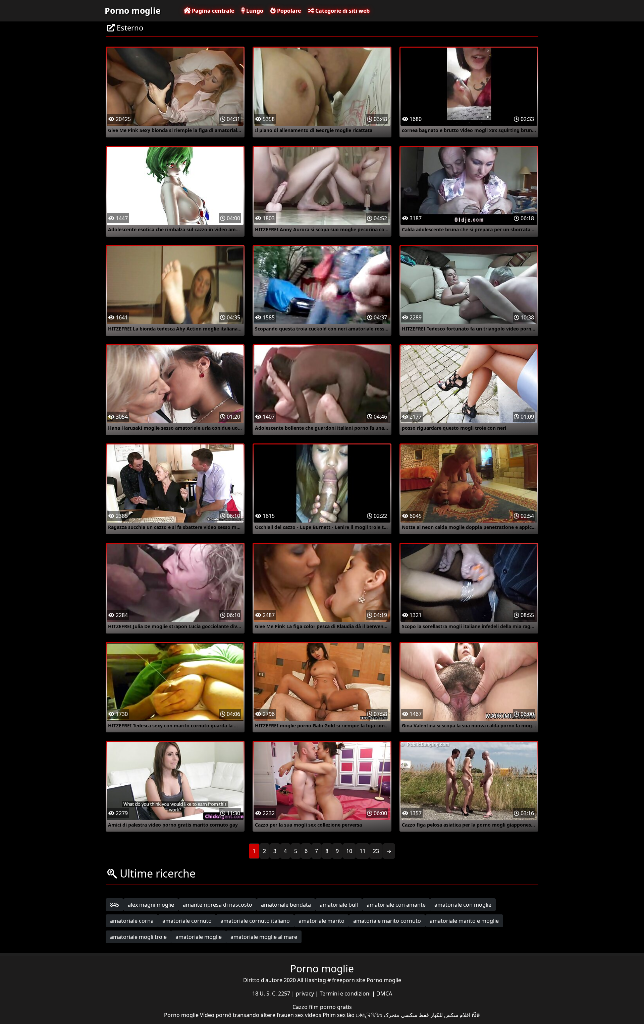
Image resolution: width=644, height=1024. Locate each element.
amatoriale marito (321, 920)
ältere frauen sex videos (291, 1015)
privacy (305, 993)
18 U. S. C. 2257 (271, 993)
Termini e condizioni (346, 993)
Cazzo (300, 1007)
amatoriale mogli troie (138, 937)
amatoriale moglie (198, 937)
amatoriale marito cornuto (387, 920)
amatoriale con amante (396, 904)
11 (363, 851)
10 (349, 851)
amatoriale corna (132, 920)
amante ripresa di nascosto (217, 904)
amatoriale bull (339, 904)
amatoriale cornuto (187, 920)
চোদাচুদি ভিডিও (369, 1015)
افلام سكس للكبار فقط (444, 1015)
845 (114, 904)
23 (376, 851)
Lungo (254, 10)
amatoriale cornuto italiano (255, 920)
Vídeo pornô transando (229, 1015)
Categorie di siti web (342, 10)
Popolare (288, 10)
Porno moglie (133, 10)
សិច (476, 1015)
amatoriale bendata (286, 904)
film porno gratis (330, 1007)
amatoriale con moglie (462, 904)
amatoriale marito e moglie (464, 920)
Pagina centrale (212, 10)
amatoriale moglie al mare (263, 937)
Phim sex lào (339, 1015)
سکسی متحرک (400, 1015)
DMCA (384, 993)
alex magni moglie (151, 904)
